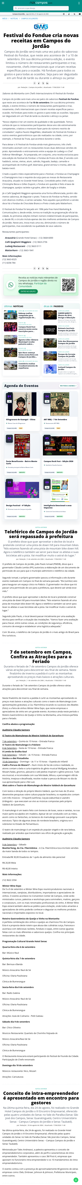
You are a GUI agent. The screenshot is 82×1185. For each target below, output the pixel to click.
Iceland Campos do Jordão (67, 368)
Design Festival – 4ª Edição (18, 505)
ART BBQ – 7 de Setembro (55, 419)
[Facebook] (69, 14)
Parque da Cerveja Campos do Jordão (66, 355)
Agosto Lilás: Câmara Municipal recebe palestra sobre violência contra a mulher (28, 342)
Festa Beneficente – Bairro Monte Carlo (21, 462)
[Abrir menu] (3, 3)
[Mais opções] (79, 3)
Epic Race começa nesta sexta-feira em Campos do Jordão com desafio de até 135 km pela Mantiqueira (28, 355)
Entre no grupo (28, 291)
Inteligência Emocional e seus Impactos (58, 506)
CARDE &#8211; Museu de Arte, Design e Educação (66, 315)
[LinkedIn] (47, 83)
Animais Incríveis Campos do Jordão (66, 329)
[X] (74, 14)
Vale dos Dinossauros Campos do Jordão (68, 342)
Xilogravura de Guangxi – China (20, 419)
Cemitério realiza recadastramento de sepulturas (28, 366)
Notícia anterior (41, 527)
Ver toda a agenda (67, 386)
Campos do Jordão (29, 18)
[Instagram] (63, 14)
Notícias (14, 18)
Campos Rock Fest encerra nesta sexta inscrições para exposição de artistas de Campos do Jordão (27, 329)
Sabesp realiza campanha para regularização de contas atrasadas (26, 315)
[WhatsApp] (34, 83)
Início (4, 18)
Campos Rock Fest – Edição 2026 (58, 461)
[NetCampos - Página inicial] (41, 3)
